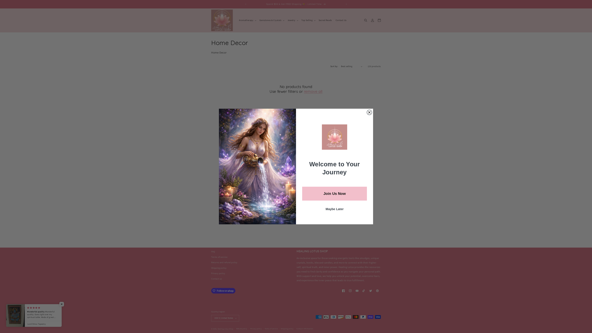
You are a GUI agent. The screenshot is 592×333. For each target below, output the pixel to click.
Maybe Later (335, 209)
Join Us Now (334, 193)
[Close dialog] (369, 112)
